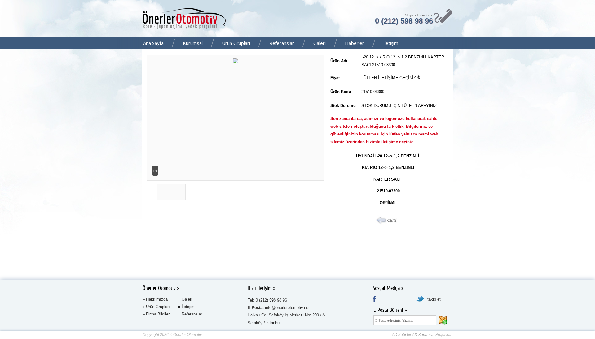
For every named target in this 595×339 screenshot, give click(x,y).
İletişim (390, 43)
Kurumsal (193, 43)
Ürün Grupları (236, 43)
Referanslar (281, 43)
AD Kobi (399, 335)
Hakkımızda (157, 299)
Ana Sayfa (153, 43)
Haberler (354, 43)
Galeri (319, 43)
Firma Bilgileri (158, 314)
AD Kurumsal (423, 335)
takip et (434, 299)
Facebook (588, 43)
